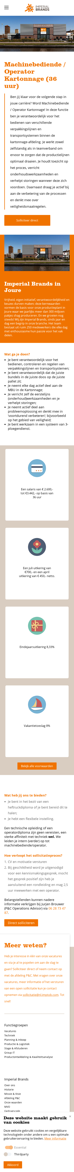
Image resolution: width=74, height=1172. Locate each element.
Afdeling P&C (12, 1098)
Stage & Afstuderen (16, 1048)
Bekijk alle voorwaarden (37, 766)
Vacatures (10, 1031)
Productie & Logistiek (16, 1044)
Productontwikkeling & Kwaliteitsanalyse (28, 1057)
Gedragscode (12, 1111)
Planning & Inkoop (15, 1039)
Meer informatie (55, 1138)
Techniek (9, 1035)
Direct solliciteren (21, 923)
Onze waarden (13, 1102)
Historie (9, 1089)
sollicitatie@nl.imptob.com (41, 995)
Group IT (9, 1052)
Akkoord (12, 1165)
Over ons (9, 1085)
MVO (7, 1106)
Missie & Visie (12, 1094)
